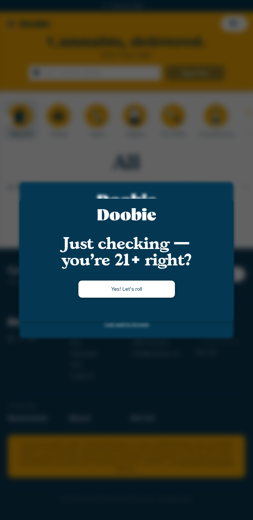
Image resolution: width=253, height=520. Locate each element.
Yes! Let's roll (126, 289)
